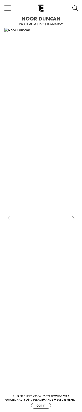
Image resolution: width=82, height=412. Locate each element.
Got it (41, 405)
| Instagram (54, 23)
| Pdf (40, 23)
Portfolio (27, 23)
